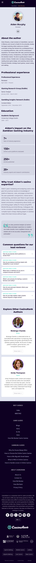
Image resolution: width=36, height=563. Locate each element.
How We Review (17, 483)
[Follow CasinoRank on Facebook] (7, 517)
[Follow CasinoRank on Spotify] (24, 517)
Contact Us (17, 480)
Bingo (18, 428)
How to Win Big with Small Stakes (18, 459)
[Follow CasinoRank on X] (15, 517)
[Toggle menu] (2, 2)
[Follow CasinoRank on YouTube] (19, 517)
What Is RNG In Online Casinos (18, 462)
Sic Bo (18, 434)
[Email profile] (18, 31)
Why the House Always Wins (17, 452)
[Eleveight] (8, 543)
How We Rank (17, 487)
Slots (17, 437)
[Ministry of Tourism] (10, 538)
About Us (18, 477)
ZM (17, 522)
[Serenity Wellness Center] (22, 543)
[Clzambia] (25, 538)
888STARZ (18, 416)
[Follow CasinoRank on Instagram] (11, 517)
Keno (17, 431)
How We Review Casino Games (18, 440)
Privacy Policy (17, 490)
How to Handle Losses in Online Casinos (17, 465)
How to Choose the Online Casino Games (17, 456)
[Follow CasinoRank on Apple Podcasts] (28, 517)
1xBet (17, 413)
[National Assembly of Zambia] (17, 538)
